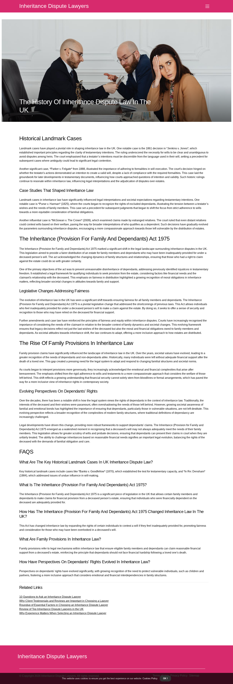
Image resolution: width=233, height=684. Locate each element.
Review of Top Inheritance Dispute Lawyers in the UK (51, 609)
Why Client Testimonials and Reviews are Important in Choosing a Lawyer (64, 600)
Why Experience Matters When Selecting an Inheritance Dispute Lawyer (62, 613)
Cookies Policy (149, 678)
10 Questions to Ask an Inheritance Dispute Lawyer (50, 596)
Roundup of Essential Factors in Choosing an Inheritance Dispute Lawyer (63, 605)
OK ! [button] (165, 678)
